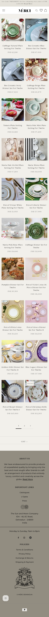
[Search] (36, 10)
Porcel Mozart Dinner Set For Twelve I (13, 408)
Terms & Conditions (24, 550)
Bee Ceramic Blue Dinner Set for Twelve (36, 46)
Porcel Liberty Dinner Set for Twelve (36, 206)
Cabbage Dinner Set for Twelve (36, 246)
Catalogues (24, 492)
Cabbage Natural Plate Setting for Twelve (13, 46)
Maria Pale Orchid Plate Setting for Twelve (13, 166)
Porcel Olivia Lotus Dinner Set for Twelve (13, 328)
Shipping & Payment (25, 562)
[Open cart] (45, 10)
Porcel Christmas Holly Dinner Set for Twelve (36, 408)
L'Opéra (24, 497)
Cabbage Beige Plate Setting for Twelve (36, 86)
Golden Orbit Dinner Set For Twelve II (13, 368)
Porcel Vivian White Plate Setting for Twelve (13, 206)
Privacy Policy (24, 554)
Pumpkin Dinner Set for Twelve (13, 285)
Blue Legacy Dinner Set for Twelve (36, 368)
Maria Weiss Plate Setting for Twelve (36, 166)
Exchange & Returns (24, 558)
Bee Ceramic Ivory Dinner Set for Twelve (13, 86)
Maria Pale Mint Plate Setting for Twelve (36, 126)
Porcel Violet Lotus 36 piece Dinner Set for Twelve (36, 287)
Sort (23, 441)
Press (24, 501)
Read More (28, 3)
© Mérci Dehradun (24, 594)
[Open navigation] (3, 10)
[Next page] (30, 426)
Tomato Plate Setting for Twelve (12, 126)
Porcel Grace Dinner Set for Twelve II (36, 328)
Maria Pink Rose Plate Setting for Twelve (13, 246)
